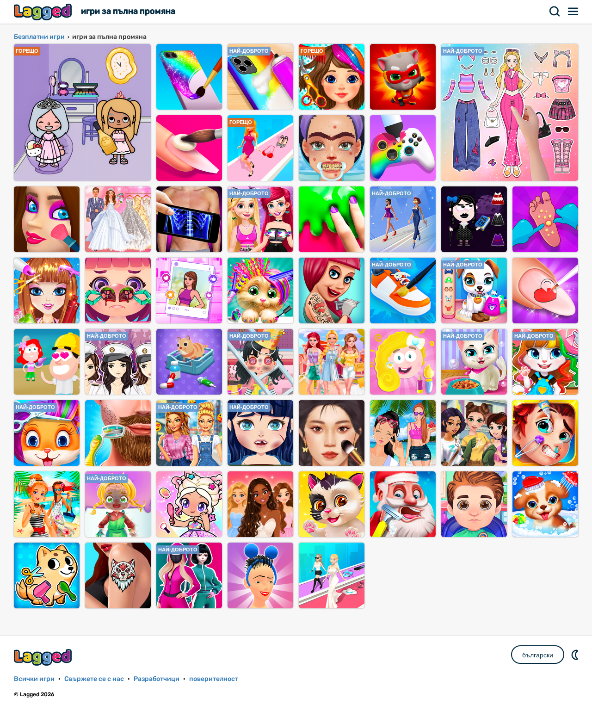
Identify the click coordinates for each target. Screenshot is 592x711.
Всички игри (34, 679)
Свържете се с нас (94, 679)
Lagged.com (44, 657)
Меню (573, 11)
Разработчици (156, 679)
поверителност (213, 679)
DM (576, 654)
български (537, 655)
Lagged (44, 12)
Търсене (555, 11)
